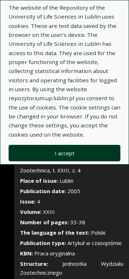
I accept (65, 153)
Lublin (66, 180)
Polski (98, 232)
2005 (73, 191)
